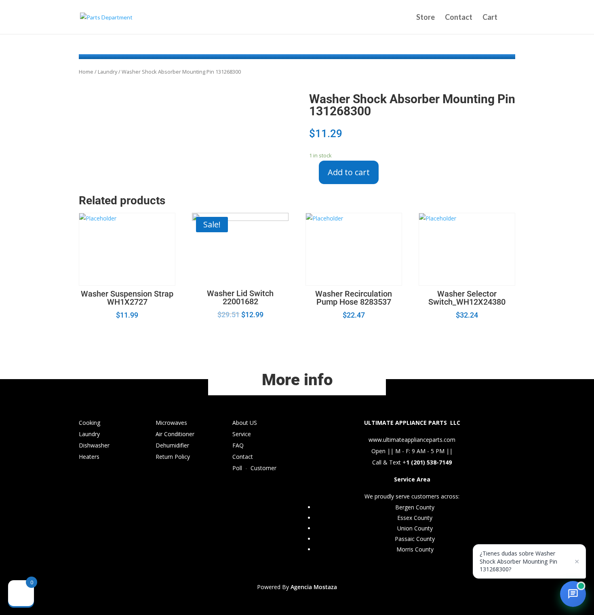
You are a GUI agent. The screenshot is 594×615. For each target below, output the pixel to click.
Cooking (89, 422)
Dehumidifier (172, 445)
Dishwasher (94, 445)
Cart (489, 17)
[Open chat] (573, 594)
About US (244, 422)
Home (86, 71)
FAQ (238, 445)
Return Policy (173, 456)
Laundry (107, 71)
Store (425, 17)
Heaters (89, 456)
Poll (237, 468)
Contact (458, 17)
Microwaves (171, 422)
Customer (263, 468)
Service (241, 434)
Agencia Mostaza (314, 587)
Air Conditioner (175, 434)
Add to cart (349, 172)
